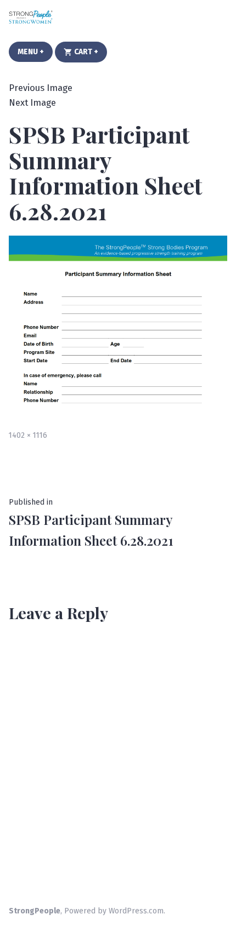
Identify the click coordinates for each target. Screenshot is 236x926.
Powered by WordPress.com (114, 911)
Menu (35, 51)
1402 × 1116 (28, 435)
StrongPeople (34, 911)
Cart (89, 51)
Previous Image (40, 87)
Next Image (32, 102)
